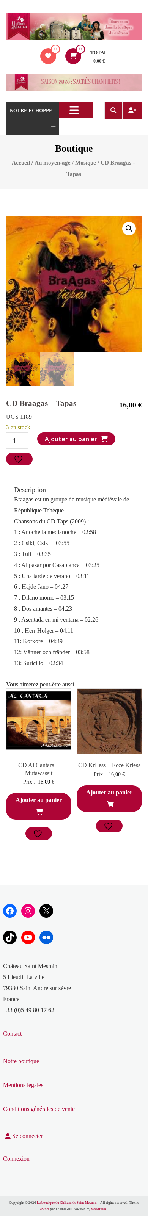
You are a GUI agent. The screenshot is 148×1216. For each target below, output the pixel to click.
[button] (129, 228)
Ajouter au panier (71, 439)
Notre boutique (21, 1061)
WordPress (99, 1209)
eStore (44, 1209)
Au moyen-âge (53, 163)
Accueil (21, 163)
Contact (12, 1033)
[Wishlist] (48, 56)
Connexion (16, 1158)
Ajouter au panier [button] (39, 800)
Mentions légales (23, 1085)
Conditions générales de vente (39, 1109)
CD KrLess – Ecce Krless (109, 765)
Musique (85, 163)
